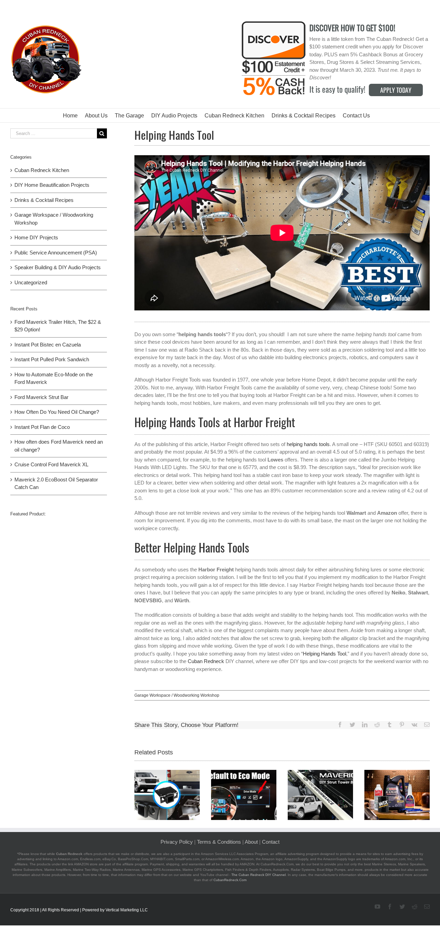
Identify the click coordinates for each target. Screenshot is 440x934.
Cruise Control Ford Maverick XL (51, 464)
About (251, 842)
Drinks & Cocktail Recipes (44, 200)
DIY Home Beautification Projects (51, 185)
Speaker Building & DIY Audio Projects (57, 267)
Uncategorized (30, 282)
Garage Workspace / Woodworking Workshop (176, 695)
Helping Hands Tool (324, 654)
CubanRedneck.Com (229, 880)
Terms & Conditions (219, 842)
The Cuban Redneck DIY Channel (258, 875)
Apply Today (395, 90)
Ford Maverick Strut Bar (41, 397)
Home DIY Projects (36, 237)
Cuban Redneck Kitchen (41, 170)
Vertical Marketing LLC (127, 910)
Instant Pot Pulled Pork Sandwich (51, 359)
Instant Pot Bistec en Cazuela (47, 345)
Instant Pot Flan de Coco (42, 427)
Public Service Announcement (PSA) (55, 252)
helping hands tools (308, 444)
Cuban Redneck (206, 661)
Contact (270, 842)
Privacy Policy (177, 842)
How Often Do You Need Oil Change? (56, 412)
